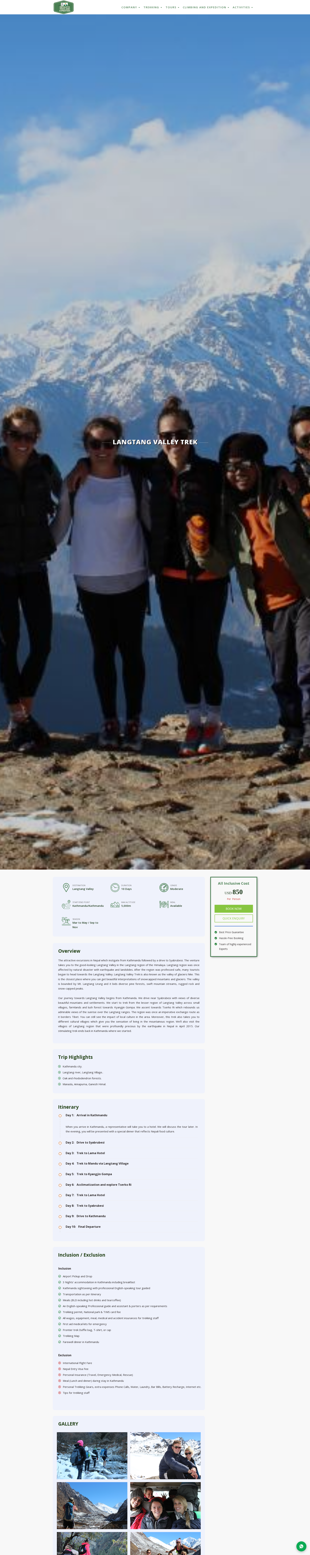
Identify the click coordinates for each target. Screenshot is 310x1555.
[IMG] (165, 1455)
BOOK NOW (234, 909)
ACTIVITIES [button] (242, 7)
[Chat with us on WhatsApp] (301, 1546)
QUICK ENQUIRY (234, 918)
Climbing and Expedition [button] (205, 7)
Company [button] (129, 7)
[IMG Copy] (92, 1455)
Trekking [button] (152, 7)
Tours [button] (171, 7)
